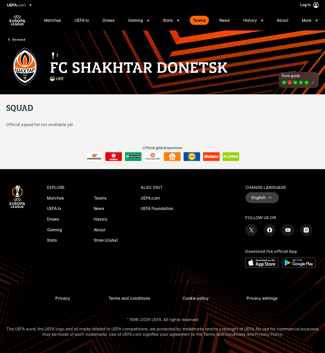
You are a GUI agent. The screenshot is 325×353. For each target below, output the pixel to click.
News (99, 208)
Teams (100, 198)
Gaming (54, 229)
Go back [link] (18, 39)
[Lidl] (192, 156)
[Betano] (211, 156)
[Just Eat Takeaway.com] (172, 156)
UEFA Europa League (17, 20)
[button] (139, 20)
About (99, 229)
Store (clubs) (106, 240)
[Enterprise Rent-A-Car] (133, 156)
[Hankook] (94, 156)
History (100, 219)
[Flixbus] (231, 156)
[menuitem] (53, 20)
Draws (53, 219)
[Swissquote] (152, 156)
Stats (52, 240)
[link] (52, 20)
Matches (55, 198)
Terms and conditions (129, 298)
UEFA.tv (54, 208)
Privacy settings (262, 298)
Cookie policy (196, 298)
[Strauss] (113, 156)
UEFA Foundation (157, 208)
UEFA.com (150, 198)
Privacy (62, 298)
